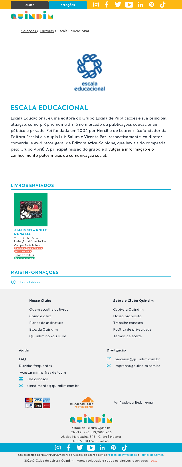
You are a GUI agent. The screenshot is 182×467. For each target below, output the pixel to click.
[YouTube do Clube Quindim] (129, 4)
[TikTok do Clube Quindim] (162, 4)
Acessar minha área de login (43, 372)
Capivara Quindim (128, 309)
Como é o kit (40, 316)
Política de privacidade (132, 329)
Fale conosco (37, 379)
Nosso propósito (127, 316)
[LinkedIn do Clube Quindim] (140, 4)
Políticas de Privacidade (122, 454)
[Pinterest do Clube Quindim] (151, 4)
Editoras (47, 30)
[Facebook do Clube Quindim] (107, 4)
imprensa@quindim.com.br (137, 365)
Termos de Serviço (151, 454)
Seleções (29, 30)
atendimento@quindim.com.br (53, 385)
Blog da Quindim (43, 329)
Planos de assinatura (46, 322)
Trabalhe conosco (128, 322)
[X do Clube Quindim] (118, 4)
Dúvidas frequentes (35, 365)
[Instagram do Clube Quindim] (95, 4)
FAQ (22, 359)
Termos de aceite (127, 336)
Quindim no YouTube (47, 336)
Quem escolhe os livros (48, 309)
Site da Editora (29, 282)
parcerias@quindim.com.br (137, 359)
